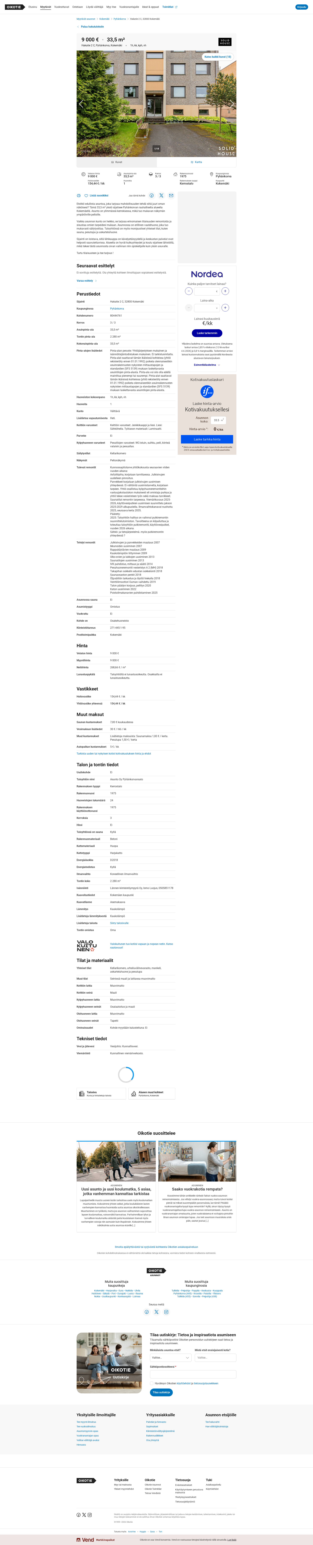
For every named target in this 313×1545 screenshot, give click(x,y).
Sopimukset (152, 1426)
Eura (121, 1290)
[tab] (116, 162)
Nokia (97, 1296)
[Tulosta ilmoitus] (79, 196)
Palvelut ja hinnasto (156, 1422)
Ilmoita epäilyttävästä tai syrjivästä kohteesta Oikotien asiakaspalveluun (156, 1247)
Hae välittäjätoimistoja (216, 1426)
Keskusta (206, 1290)
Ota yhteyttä (152, 1440)
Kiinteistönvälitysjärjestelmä (160, 1431)
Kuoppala (218, 1290)
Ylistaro (217, 1293)
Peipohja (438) (209, 1296)
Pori (114, 1293)
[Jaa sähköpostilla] (171, 196)
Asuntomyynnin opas (87, 1431)
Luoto (131, 1293)
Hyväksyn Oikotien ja (186, 1383)
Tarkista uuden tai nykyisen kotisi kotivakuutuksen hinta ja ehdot (114, 753)
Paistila (207, 1293)
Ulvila (137, 1290)
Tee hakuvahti (212, 1422)
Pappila (196, 1290)
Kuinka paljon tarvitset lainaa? (207, 284)
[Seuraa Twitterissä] (156, 1312)
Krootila (198, 1293)
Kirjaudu (301, 7)
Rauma (139, 1293)
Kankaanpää (124, 1296)
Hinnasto (81, 1444)
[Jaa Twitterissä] (161, 196)
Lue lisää (231, 1539)
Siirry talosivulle (119, 923)
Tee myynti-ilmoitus (86, 1422)
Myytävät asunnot (86, 19)
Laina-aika (207, 300)
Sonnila (196, 1296)
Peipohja (185, 1290)
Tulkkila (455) (184, 1296)
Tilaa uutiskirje (161, 1392)
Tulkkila (175, 1290)
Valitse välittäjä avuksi (88, 1440)
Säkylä (106, 1293)
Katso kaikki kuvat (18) (218, 56)
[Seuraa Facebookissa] (147, 1312)
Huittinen (96, 1293)
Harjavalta (111, 1290)
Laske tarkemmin (207, 333)
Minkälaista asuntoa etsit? (165, 1350)
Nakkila (129, 1290)
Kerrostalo (186, 183)
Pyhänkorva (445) (182, 1293)
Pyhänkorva (120, 19)
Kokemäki (104, 19)
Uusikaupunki (109, 1296)
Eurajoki (122, 1293)
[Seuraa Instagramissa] (166, 1312)
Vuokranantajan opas (88, 1435)
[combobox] (215, 1358)
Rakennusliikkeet (154, 1435)
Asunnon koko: (202, 419)
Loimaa (136, 1296)
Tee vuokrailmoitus (86, 1426)
